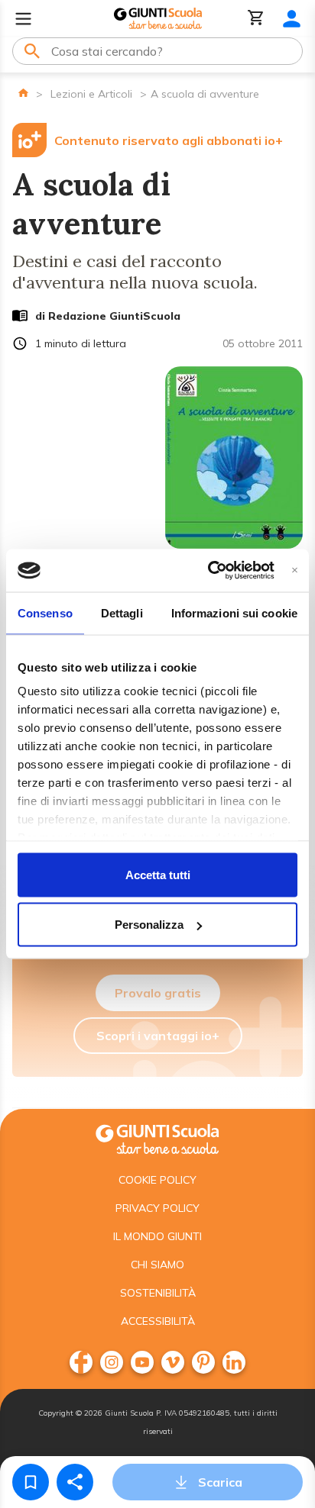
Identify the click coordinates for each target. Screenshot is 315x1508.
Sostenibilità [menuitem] (158, 1293)
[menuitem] (81, 1362)
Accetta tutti (157, 874)
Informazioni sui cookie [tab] (234, 612)
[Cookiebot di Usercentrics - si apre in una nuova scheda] (208, 571)
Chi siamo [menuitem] (157, 1264)
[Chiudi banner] (294, 570)
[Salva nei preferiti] (30, 1482)
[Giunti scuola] (157, 1137)
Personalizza (149, 924)
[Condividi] (75, 1482)
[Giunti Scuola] (158, 19)
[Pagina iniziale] (23, 93)
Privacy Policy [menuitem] (157, 1208)
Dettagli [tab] (122, 612)
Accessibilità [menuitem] (158, 1321)
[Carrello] (256, 18)
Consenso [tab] (45, 612)
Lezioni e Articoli (91, 94)
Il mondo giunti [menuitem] (157, 1236)
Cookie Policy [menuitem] (157, 1180)
